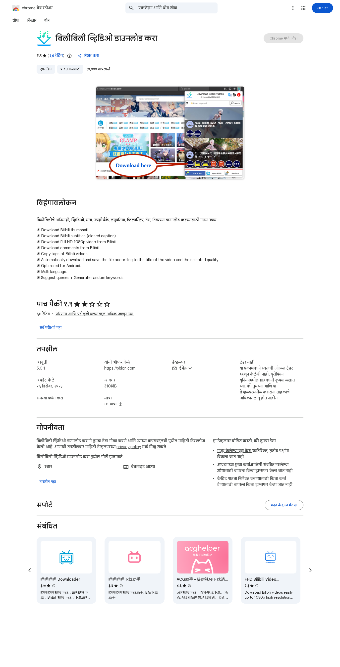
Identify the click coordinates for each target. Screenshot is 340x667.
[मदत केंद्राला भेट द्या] (284, 505)
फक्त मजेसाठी (70, 69)
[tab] (15, 20)
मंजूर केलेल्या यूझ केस (234, 450)
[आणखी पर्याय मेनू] (293, 8)
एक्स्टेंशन (46, 69)
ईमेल (183, 368)
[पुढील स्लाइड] (310, 570)
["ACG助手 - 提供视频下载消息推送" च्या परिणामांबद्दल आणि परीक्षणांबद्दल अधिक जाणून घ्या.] (189, 586)
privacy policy (128, 446)
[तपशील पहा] (48, 482)
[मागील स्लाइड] (30, 570)
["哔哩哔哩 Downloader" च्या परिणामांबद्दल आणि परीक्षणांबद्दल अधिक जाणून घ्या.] (53, 586)
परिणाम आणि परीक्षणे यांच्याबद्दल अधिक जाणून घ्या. (95, 314)
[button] (303, 8)
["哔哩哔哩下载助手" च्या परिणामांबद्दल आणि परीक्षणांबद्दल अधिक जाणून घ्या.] (121, 586)
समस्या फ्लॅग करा (50, 398)
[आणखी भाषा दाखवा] (120, 404)
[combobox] (178, 8)
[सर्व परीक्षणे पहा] (50, 328)
